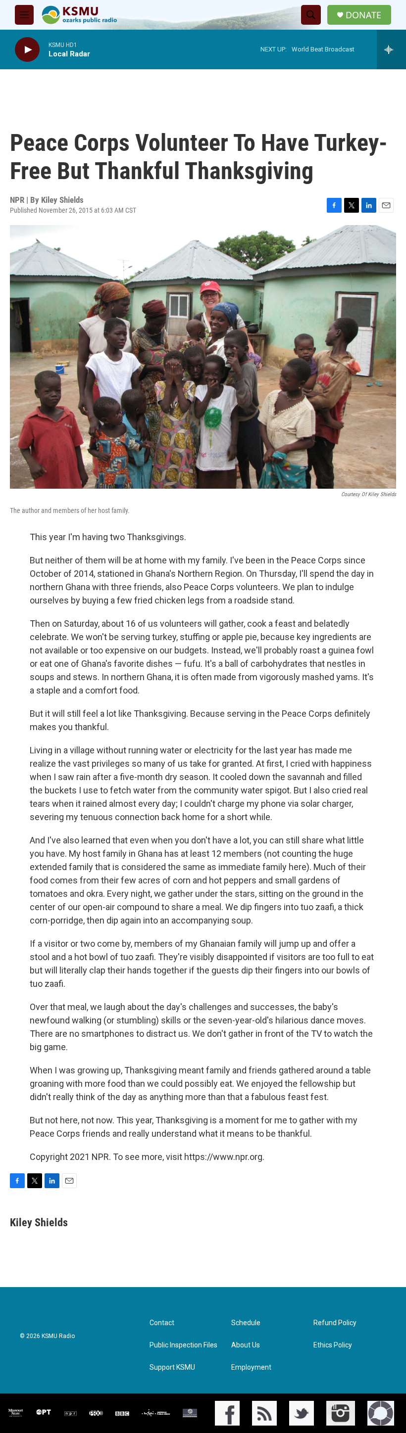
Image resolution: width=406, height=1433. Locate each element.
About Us (245, 1345)
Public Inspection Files (183, 1345)
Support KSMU (172, 1367)
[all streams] (391, 49)
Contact (162, 1323)
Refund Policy (334, 1323)
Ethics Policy (332, 1345)
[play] (27, 49)
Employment (251, 1367)
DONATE (363, 15)
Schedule (245, 1323)
